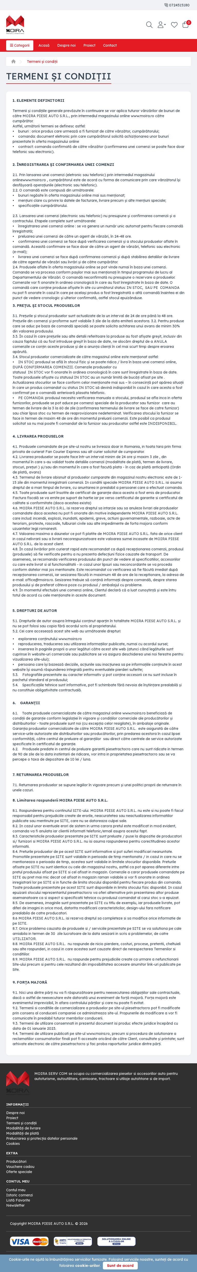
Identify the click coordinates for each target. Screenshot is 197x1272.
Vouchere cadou (20, 1166)
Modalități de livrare (23, 1128)
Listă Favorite (18, 1200)
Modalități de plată (22, 1133)
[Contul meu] (162, 25)
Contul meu (15, 1190)
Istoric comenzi (19, 1195)
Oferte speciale (19, 1171)
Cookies (13, 1143)
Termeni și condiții (42, 61)
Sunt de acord (120, 1265)
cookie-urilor (87, 1265)
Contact (110, 45)
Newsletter (15, 1205)
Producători (16, 1161)
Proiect (89, 45)
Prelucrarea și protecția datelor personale (41, 1138)
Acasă (44, 45)
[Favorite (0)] (174, 25)
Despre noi (66, 45)
